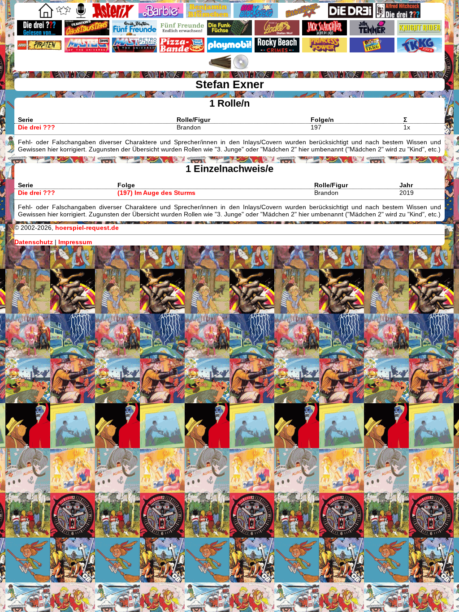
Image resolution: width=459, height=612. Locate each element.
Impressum (75, 242)
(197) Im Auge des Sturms (156, 192)
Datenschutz (33, 242)
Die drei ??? (36, 127)
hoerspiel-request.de (87, 227)
